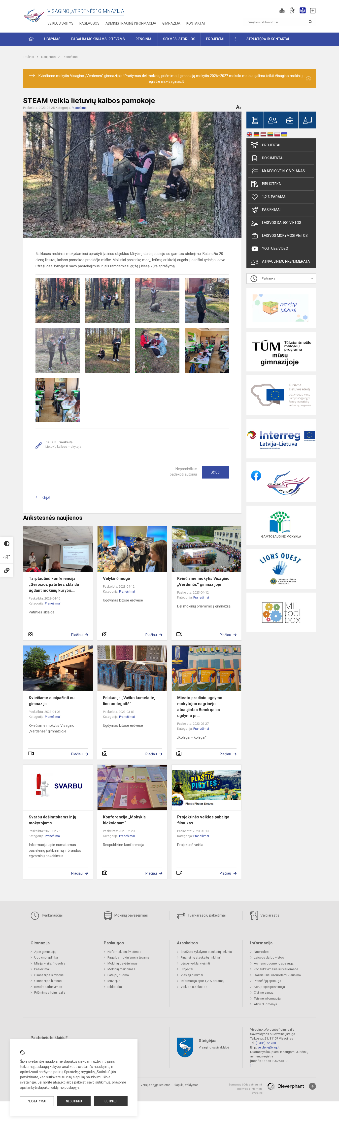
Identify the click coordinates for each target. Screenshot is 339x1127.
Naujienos (48, 57)
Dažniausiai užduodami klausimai (278, 975)
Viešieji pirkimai (192, 975)
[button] (282, 10)
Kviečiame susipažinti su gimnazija (51, 700)
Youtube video (275, 248)
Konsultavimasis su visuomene (276, 969)
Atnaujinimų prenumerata (286, 261)
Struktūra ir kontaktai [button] (267, 39)
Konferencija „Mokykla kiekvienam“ (124, 820)
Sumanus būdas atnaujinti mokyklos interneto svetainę (246, 1088)
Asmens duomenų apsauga (274, 963)
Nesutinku (74, 1101)
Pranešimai (70, 57)
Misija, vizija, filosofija (49, 963)
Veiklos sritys (60, 23)
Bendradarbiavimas (48, 987)
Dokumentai (272, 158)
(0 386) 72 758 (266, 1043)
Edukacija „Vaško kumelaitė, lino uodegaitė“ (129, 700)
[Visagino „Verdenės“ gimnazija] (35, 13)
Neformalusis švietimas (124, 952)
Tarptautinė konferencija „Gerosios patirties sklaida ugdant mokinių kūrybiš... (54, 584)
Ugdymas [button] (52, 39)
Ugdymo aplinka (46, 957)
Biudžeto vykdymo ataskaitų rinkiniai (207, 952)
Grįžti (46, 497)
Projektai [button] (215, 39)
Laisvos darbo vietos (281, 223)
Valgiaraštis (269, 915)
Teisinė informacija (267, 998)
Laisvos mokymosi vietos (285, 236)
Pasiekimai (271, 210)
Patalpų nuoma (118, 975)
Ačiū (215, 472)
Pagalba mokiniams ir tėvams (128, 957)
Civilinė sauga (263, 992)
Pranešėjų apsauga (267, 981)
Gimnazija (171, 23)
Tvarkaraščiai (51, 915)
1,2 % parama (274, 197)
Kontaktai (195, 23)
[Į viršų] (312, 1086)
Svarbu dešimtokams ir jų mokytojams (52, 820)
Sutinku (110, 1101)
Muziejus (113, 981)
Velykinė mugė (116, 578)
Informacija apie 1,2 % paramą (202, 981)
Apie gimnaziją (45, 952)
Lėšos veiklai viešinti (195, 963)
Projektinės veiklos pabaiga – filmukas (205, 820)
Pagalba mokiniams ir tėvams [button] (98, 39)
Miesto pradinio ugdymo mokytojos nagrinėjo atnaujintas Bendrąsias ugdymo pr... (199, 706)
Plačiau (77, 635)
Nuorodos (261, 952)
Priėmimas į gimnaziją (49, 992)
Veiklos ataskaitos (194, 987)
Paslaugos (89, 23)
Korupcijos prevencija (269, 987)
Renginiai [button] (144, 39)
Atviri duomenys (265, 1004)
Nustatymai (37, 1101)
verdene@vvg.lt (268, 1047)
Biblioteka (271, 184)
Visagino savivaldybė (214, 1047)
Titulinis (29, 57)
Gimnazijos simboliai (49, 975)
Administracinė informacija (130, 23)
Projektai (271, 145)
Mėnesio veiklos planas (283, 171)
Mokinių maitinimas (121, 969)
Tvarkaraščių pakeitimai (206, 915)
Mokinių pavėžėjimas (130, 915)
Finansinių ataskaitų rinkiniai (201, 957)
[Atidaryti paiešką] (310, 22)
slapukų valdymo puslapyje (58, 1087)
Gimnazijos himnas (48, 981)
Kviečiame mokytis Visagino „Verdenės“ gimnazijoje (203, 581)
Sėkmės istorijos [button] (179, 39)
